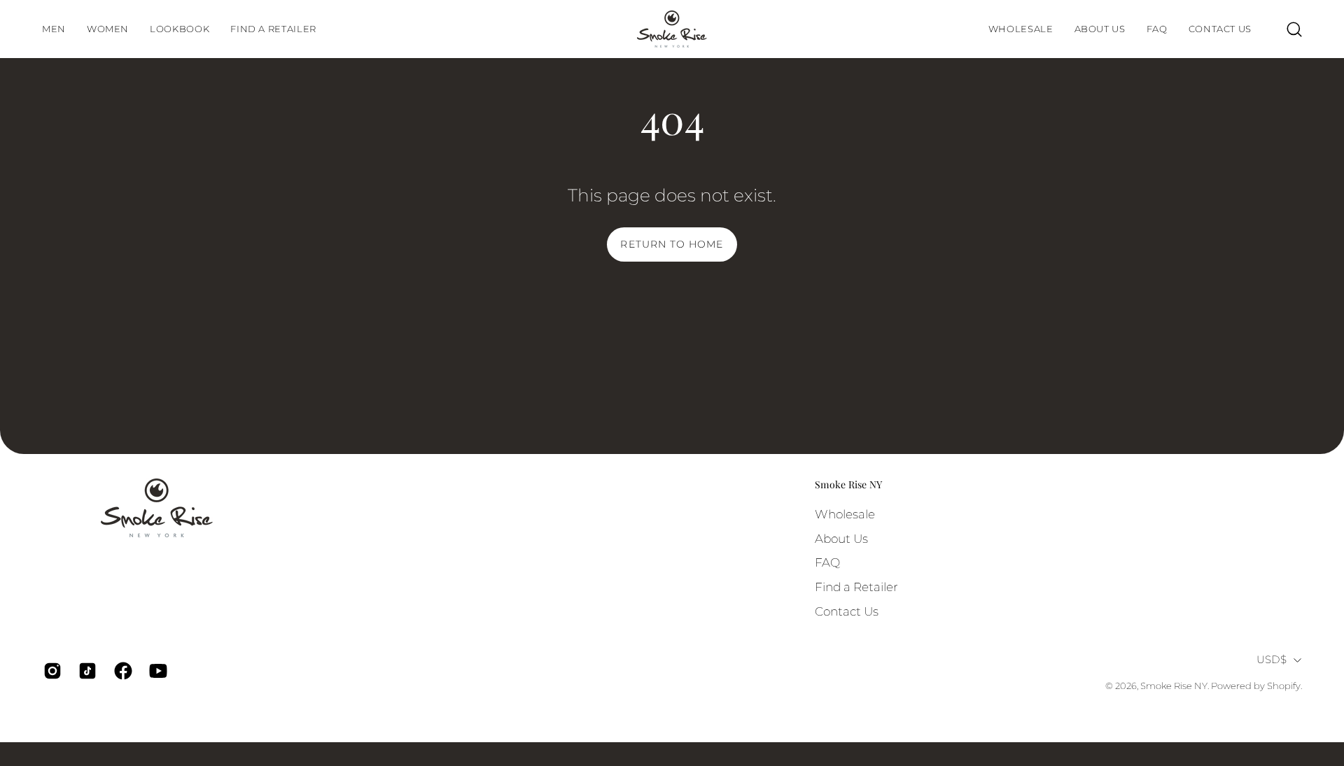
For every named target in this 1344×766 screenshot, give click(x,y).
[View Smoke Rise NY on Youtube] (156, 670)
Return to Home (671, 244)
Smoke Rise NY (848, 484)
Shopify (1284, 686)
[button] (179, 29)
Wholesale (845, 514)
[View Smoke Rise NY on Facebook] (121, 670)
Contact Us (846, 611)
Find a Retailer (856, 586)
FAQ (827, 562)
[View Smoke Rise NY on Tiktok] (85, 670)
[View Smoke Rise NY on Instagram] (50, 670)
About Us (841, 538)
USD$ (1271, 659)
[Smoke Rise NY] (672, 29)
